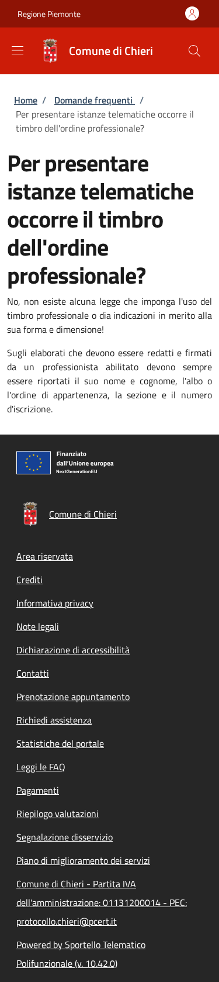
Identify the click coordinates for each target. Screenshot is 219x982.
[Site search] (194, 51)
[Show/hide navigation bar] (17, 50)
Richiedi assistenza (54, 720)
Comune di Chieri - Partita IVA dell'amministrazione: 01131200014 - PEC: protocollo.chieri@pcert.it (101, 902)
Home (25, 100)
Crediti (29, 580)
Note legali (37, 626)
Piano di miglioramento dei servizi (83, 860)
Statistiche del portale (60, 743)
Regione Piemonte (49, 14)
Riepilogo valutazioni (57, 814)
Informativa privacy (54, 603)
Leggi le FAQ (40, 767)
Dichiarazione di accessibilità (73, 650)
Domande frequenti (94, 100)
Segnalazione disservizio (64, 837)
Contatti (32, 673)
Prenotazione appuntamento (73, 697)
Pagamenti (37, 790)
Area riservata (44, 556)
